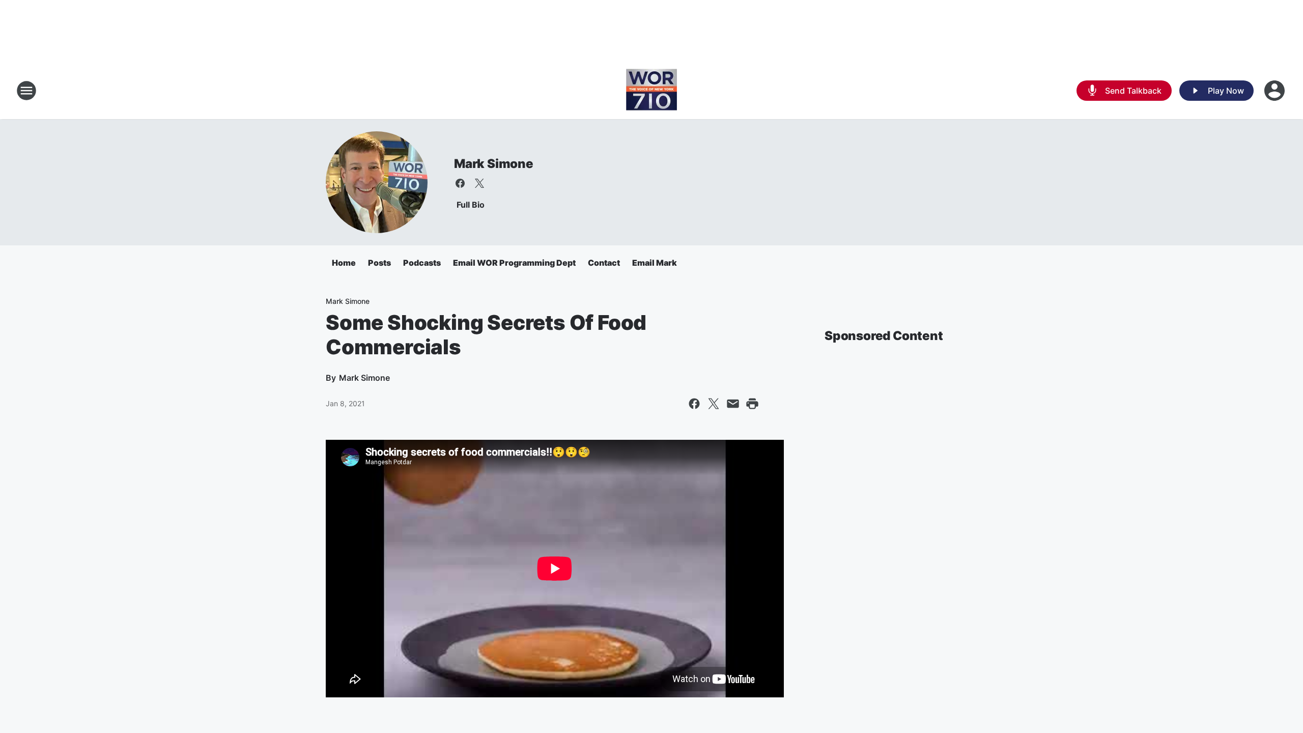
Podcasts (422, 263)
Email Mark (654, 263)
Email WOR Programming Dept (514, 263)
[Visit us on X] (479, 183)
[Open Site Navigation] (26, 90)
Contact (604, 263)
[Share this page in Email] (733, 404)
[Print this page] (752, 404)
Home (344, 263)
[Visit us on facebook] (460, 183)
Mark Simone (493, 163)
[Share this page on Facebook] (694, 404)
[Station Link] (651, 90)
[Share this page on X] (713, 404)
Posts (379, 263)
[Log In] (1275, 90)
